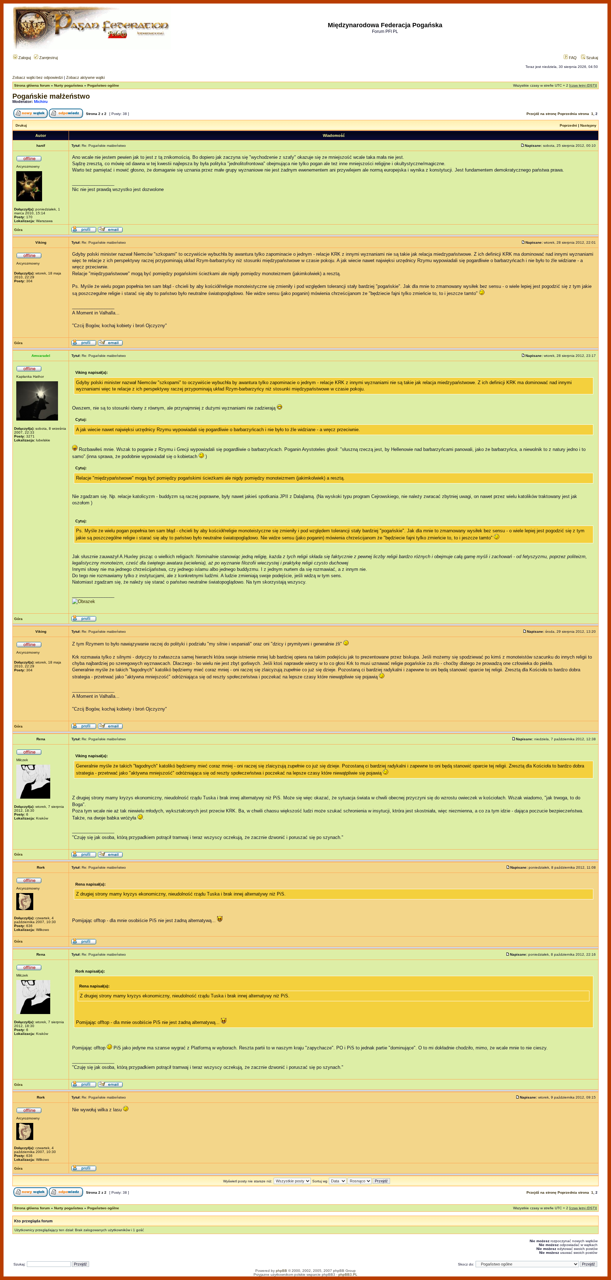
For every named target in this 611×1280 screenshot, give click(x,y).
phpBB (281, 1271)
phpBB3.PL (347, 1274)
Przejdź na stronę (541, 114)
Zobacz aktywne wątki (85, 77)
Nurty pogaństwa (68, 85)
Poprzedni (568, 125)
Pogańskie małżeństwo (51, 96)
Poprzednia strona (573, 114)
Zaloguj (24, 58)
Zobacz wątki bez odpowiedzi (37, 77)
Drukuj (21, 125)
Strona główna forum (32, 85)
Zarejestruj (48, 58)
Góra (18, 230)
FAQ (572, 58)
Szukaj (591, 58)
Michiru (41, 101)
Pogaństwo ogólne (103, 85)
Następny (588, 125)
